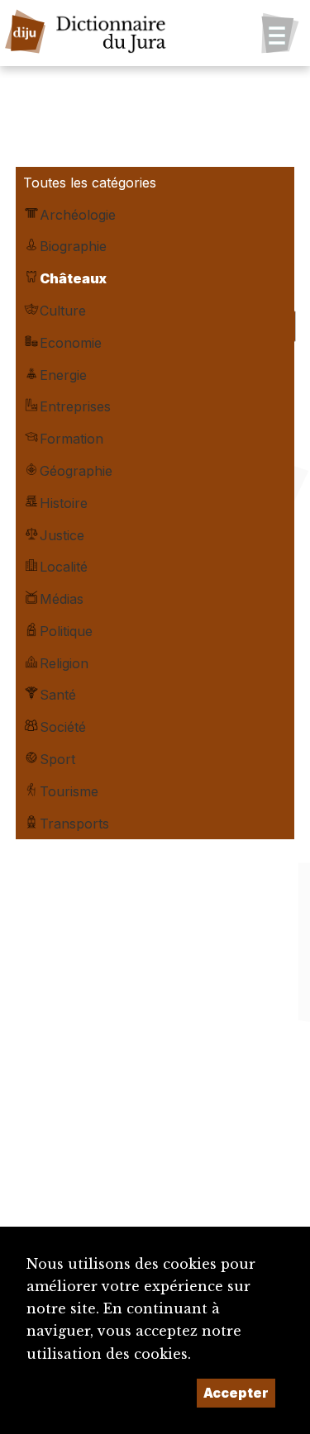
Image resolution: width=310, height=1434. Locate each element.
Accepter (236, 1392)
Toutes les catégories (89, 182)
